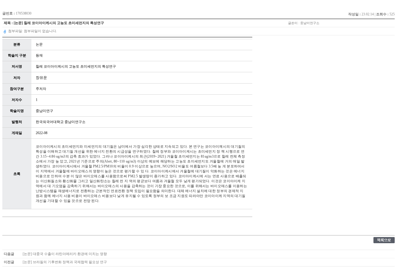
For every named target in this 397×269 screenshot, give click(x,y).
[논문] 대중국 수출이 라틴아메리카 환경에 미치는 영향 (65, 254)
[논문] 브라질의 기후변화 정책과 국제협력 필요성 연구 (65, 262)
